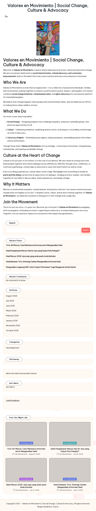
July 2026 (10, 301)
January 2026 (12, 321)
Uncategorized (12, 348)
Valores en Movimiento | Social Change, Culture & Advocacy (48, 8)
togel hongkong (12, 400)
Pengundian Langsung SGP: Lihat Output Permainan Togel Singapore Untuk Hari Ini (41, 267)
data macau (20, 373)
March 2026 (11, 311)
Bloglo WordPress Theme (48, 507)
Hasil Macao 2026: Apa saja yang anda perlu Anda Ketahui (31, 256)
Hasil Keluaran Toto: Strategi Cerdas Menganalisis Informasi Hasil (33, 262)
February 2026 (12, 316)
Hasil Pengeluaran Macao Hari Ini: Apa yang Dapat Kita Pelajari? (33, 251)
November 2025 (13, 325)
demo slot (10, 373)
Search (12, 223)
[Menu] (6, 16)
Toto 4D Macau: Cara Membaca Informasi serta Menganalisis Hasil (34, 245)
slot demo (10, 387)
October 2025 (12, 330)
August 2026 (11, 296)
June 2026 (10, 306)
